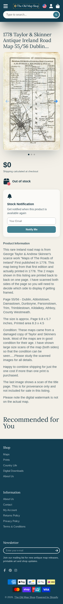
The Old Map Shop (24, 597)
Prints (6, 459)
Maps (6, 454)
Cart (58, 6)
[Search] (56, 15)
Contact (7, 504)
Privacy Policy (11, 521)
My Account (10, 510)
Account (51, 6)
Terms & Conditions (14, 526)
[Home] (26, 6)
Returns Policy (11, 515)
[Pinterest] (10, 570)
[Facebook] (4, 570)
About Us (8, 476)
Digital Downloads (13, 470)
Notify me (31, 229)
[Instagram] (15, 570)
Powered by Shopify (47, 597)
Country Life (10, 465)
